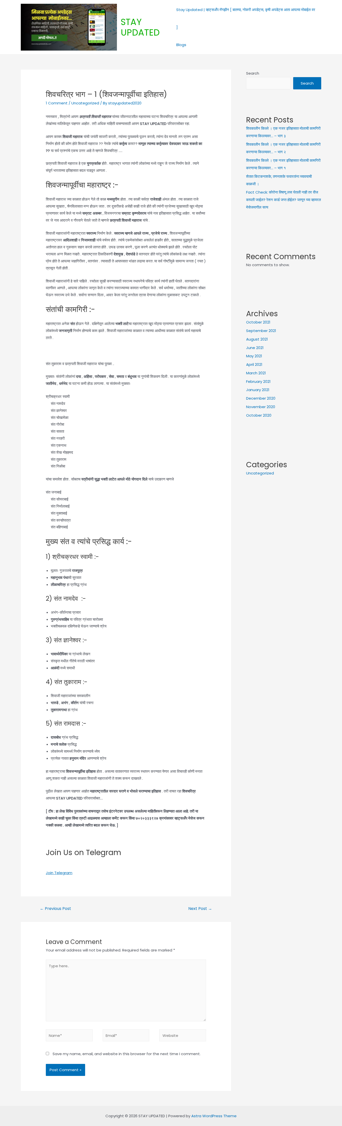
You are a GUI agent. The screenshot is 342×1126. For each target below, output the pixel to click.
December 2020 (260, 398)
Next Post (200, 908)
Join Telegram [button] (59, 872)
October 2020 (258, 415)
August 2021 (257, 339)
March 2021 (256, 373)
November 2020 (260, 406)
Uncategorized (260, 473)
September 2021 (261, 330)
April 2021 (254, 364)
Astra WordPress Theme (214, 1115)
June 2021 (255, 347)
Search (252, 73)
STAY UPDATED (140, 27)
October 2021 (258, 322)
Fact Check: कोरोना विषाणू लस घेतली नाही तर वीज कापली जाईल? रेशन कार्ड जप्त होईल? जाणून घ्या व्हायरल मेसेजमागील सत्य (283, 200)
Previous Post (55, 908)
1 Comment (57, 103)
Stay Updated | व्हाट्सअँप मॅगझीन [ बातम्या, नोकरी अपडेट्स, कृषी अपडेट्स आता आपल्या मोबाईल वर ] (245, 18)
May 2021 (254, 356)
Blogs (181, 44)
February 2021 (258, 381)
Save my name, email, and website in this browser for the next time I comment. (127, 1053)
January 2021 (257, 389)
